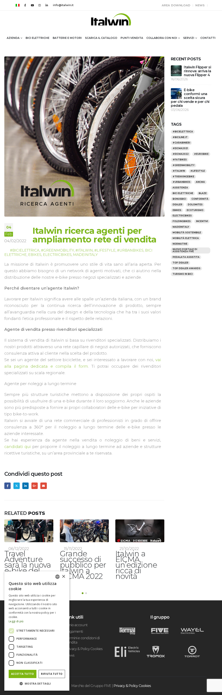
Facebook (7, 486)
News (200, 5)
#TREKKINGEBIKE (183, 176)
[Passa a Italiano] (17, 5)
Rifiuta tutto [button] (51, 674)
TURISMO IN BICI (183, 274)
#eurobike (201, 154)
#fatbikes (180, 159)
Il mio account (76, 619)
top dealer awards (186, 268)
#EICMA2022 (181, 154)
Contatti (207, 38)
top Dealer (180, 262)
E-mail (43, 486)
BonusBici (179, 199)
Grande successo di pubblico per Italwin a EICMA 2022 (27, 565)
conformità (199, 199)
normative (180, 243)
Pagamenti (74, 626)
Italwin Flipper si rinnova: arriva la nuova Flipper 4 (197, 71)
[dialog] (36, 631)
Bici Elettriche (37, 38)
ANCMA (200, 182)
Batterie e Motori (67, 38)
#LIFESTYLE (105, 250)
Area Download (176, 5)
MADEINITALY (85, 254)
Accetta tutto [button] (22, 674)
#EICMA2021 (180, 148)
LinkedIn (25, 486)
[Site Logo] (111, 19)
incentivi (202, 221)
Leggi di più (16, 621)
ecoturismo (195, 210)
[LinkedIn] (47, 5)
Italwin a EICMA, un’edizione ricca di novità (80, 565)
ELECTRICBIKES (57, 254)
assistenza (180, 187)
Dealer (177, 204)
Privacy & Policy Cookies (84, 643)
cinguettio (16, 486)
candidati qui (17, 446)
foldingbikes (182, 221)
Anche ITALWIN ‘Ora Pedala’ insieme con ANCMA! (139, 565)
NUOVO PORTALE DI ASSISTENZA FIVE (185, 250)
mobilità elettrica (186, 238)
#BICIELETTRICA (24, 250)
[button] (82, 588)
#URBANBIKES (130, 250)
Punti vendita (132, 38)
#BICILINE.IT (180, 137)
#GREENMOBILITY (57, 250)
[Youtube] (32, 5)
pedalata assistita (186, 257)
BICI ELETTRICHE (183, 193)
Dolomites (195, 204)
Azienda (13, 38)
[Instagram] (39, 5)
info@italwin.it (63, 5)
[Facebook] (25, 5)
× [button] (63, 576)
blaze (203, 193)
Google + (34, 486)
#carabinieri (181, 142)
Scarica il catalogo (101, 38)
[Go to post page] (28, 530)
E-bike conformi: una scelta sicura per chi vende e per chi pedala (190, 98)
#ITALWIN (84, 250)
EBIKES (34, 254)
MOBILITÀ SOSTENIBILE (187, 232)
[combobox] (57, 577)
